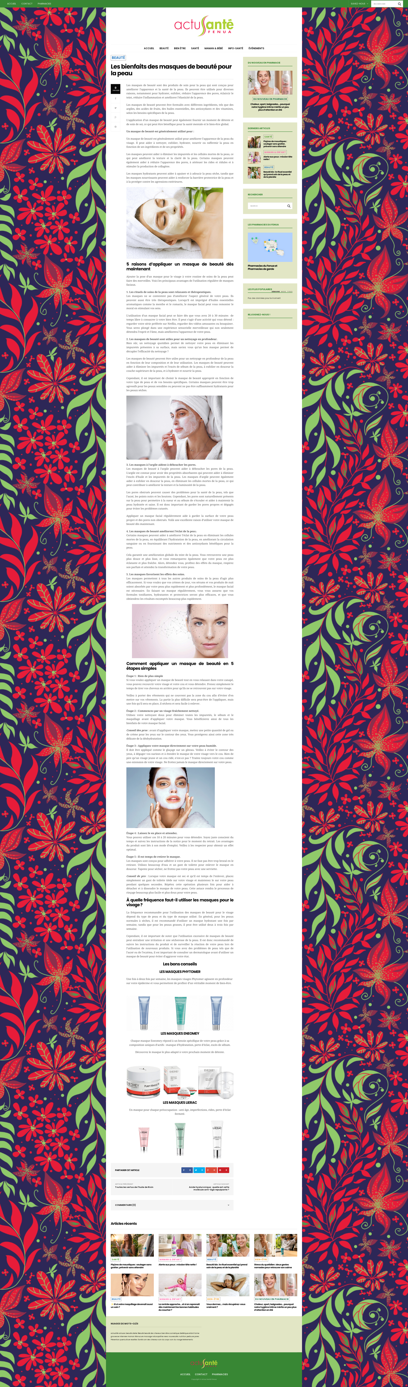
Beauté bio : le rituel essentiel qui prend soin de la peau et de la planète (277, 174)
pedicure (190, 1336)
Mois (283, 291)
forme (196, 1333)
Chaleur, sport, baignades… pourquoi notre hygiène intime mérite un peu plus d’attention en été (270, 107)
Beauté (164, 48)
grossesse (115, 1336)
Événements (256, 48)
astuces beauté (125, 1333)
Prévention (115, 1339)
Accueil (11, 3)
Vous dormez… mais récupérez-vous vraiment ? (225, 1306)
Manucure (139, 1336)
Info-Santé (235, 48)
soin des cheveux (150, 1339)
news (166, 1336)
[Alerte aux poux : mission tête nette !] (254, 158)
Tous (289, 291)
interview (123, 1336)
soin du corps (163, 1339)
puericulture (125, 1339)
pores (196, 1336)
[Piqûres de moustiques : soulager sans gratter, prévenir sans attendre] (254, 142)
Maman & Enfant (275, 152)
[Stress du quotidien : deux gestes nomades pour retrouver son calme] (275, 1245)
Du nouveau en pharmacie (270, 99)
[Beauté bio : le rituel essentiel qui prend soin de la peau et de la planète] (254, 173)
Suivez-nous (358, 3)
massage (148, 1336)
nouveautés (173, 1336)
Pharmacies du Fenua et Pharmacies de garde (262, 267)
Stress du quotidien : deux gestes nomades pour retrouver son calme (273, 1266)
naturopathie (157, 1336)
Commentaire (125, 1205)
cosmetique (174, 1333)
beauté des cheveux (152, 1333)
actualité (114, 1333)
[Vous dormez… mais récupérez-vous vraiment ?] (227, 1285)
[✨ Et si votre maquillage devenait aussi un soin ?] (132, 1285)
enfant (191, 1333)
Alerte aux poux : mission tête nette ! (277, 158)
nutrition (182, 1336)
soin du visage (176, 1339)
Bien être (180, 48)
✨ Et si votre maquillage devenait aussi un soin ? (132, 1306)
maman (131, 1336)
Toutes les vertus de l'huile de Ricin (134, 1187)
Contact (27, 3)
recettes (134, 1339)
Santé (195, 48)
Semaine (276, 291)
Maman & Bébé (213, 48)
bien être (165, 1333)
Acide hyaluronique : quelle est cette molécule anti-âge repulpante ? (209, 1188)
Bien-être (261, 1259)
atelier (135, 1333)
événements (188, 1339)
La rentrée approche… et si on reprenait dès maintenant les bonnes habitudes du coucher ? (179, 1307)
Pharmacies (44, 3)
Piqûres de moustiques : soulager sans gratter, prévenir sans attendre (275, 144)
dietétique (184, 1333)
